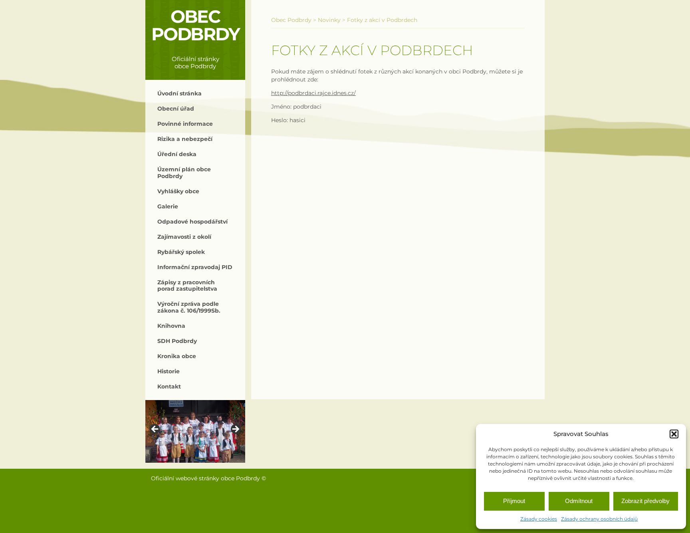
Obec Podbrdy (195, 25)
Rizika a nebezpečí (184, 139)
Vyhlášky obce (178, 191)
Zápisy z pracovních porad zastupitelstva (187, 285)
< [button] (155, 430)
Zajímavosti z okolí (184, 237)
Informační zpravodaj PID (194, 267)
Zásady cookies (538, 519)
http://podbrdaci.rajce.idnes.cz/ (313, 93)
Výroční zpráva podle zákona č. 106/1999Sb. (188, 307)
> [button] (235, 430)
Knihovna (171, 326)
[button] (674, 434)
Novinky (329, 20)
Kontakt (169, 386)
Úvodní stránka (179, 93)
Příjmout (514, 500)
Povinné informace (185, 124)
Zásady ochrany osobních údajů (599, 519)
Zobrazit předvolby (645, 500)
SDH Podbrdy (177, 341)
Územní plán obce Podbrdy (184, 172)
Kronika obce (176, 356)
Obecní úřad (175, 108)
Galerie (167, 206)
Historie (168, 371)
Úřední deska (176, 154)
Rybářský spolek (181, 252)
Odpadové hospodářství (192, 221)
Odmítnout (579, 500)
